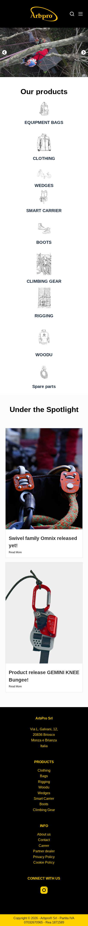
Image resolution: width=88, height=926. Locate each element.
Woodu (43, 787)
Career (44, 845)
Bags (44, 776)
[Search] (72, 14)
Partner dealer (44, 851)
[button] (4, 52)
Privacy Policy (44, 857)
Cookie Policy (43, 862)
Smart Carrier (44, 798)
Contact (44, 840)
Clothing (44, 770)
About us (44, 834)
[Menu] (80, 14)
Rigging (44, 782)
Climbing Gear (44, 810)
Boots (44, 804)
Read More (15, 552)
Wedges (44, 793)
